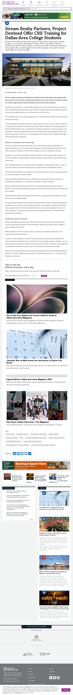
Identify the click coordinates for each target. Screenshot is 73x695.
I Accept (65, 690)
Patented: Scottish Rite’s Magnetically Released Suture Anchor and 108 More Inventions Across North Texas (17, 514)
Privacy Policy (29, 693)
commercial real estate (38, 434)
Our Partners (31, 680)
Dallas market (53, 434)
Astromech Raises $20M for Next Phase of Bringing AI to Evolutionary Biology (36, 479)
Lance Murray (12, 92)
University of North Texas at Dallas (43, 445)
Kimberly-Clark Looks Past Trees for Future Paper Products (17, 491)
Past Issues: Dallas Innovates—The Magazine (27, 422)
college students (22, 434)
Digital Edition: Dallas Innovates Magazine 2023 (29, 380)
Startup (62, 5)
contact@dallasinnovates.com (11, 678)
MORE (31, 519)
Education (39, 5)
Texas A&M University (13, 441)
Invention (54, 5)
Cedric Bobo (10, 434)
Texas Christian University (32, 441)
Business (23, 5)
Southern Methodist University (36, 438)
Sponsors (15, 8)
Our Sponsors (31, 677)
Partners (22, 8)
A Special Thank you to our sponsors (36, 626)
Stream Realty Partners (56, 438)
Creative (31, 5)
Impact (47, 5)
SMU (21, 438)
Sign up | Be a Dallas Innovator (36, 684)
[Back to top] (66, 684)
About (10, 8)
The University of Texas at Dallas (17, 445)
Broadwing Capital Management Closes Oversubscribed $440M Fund (59, 479)
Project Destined (11, 438)
